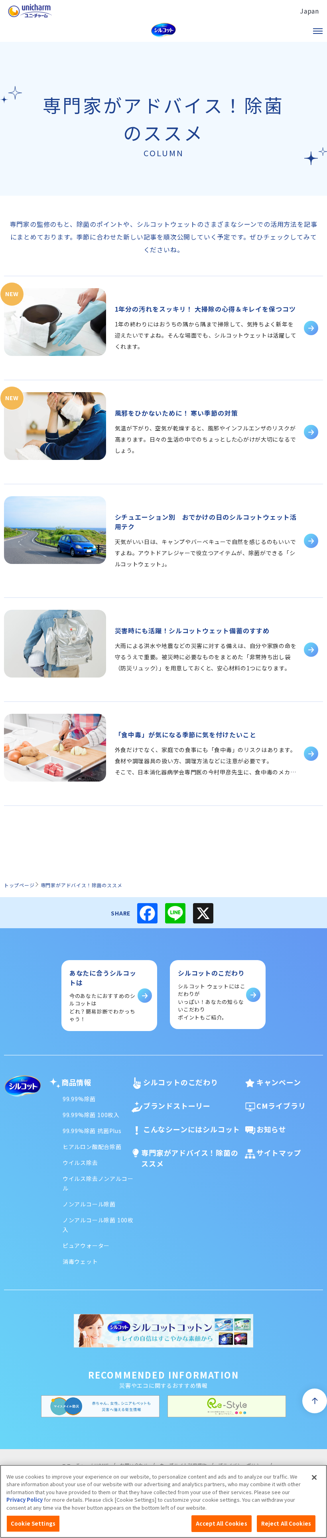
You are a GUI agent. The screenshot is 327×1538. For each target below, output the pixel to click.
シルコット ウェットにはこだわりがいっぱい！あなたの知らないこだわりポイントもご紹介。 (211, 994)
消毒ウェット (80, 1261)
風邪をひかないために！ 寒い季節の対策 (176, 413)
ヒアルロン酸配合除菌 (92, 1147)
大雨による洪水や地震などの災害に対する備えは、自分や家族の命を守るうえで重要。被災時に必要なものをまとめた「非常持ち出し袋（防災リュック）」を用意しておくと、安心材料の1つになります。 (206, 657)
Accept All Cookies (221, 1523)
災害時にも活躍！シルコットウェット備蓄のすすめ (192, 630)
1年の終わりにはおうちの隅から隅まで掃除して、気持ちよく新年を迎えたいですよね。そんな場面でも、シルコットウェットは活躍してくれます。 (206, 335)
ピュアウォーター (86, 1245)
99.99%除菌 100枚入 (91, 1115)
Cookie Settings (33, 1523)
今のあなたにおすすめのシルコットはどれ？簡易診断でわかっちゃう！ (102, 995)
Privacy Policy (24, 1499)
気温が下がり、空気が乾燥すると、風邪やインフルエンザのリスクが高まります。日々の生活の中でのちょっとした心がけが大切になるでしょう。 (205, 439)
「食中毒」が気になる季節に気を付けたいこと (185, 734)
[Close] (314, 1477)
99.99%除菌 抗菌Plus (92, 1131)
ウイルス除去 (80, 1163)
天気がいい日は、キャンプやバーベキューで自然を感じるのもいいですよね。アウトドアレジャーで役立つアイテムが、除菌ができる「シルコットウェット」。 (205, 553)
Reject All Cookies (286, 1523)
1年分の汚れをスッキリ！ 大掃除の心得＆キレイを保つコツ (205, 309)
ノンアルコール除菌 (89, 1204)
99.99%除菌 (79, 1099)
